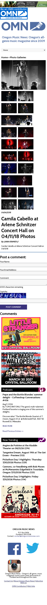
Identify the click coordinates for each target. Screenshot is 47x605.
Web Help (31, 586)
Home (4, 57)
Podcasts (8, 389)
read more (7, 426)
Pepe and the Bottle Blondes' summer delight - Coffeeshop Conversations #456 (23, 397)
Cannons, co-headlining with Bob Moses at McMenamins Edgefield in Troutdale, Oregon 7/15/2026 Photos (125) (24, 469)
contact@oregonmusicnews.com (27, 536)
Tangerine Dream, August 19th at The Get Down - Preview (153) (24, 454)
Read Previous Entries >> (13, 431)
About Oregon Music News (24, 581)
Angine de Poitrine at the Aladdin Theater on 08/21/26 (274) (20, 447)
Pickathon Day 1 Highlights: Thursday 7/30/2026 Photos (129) (22, 461)
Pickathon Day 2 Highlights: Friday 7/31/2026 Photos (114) (20, 478)
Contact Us (8, 581)
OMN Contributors (19, 586)
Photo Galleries (18, 57)
